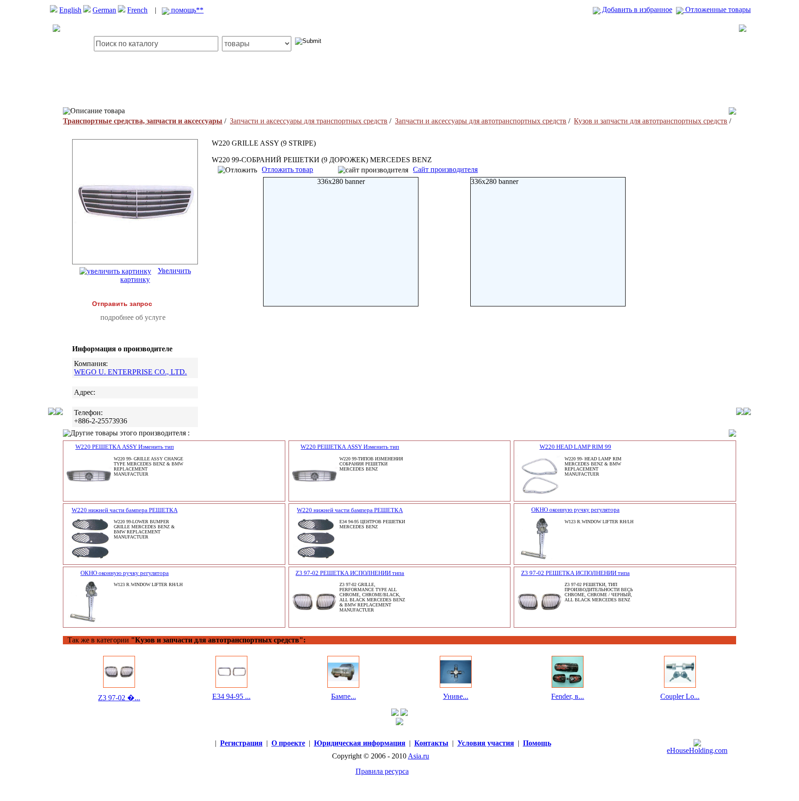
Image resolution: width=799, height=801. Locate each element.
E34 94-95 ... (231, 696)
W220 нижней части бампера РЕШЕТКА (125, 510)
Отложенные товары (717, 9)
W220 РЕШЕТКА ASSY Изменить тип (124, 446)
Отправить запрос (122, 303)
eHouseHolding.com (697, 750)
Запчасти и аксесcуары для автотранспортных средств (480, 121)
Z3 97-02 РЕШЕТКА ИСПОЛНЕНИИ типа (349, 572)
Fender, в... (567, 696)
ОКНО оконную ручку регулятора (575, 509)
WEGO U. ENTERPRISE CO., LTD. (130, 372)
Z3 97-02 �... (119, 698)
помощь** (186, 10)
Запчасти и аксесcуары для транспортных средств (308, 121)
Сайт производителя (445, 169)
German (104, 10)
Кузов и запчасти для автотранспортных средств (650, 121)
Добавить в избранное (636, 9)
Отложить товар (287, 169)
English (70, 10)
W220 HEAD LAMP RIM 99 (575, 446)
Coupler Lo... (680, 696)
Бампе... (343, 696)
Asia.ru (418, 756)
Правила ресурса (382, 771)
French (137, 10)
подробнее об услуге (133, 317)
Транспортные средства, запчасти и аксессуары (142, 121)
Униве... (455, 696)
